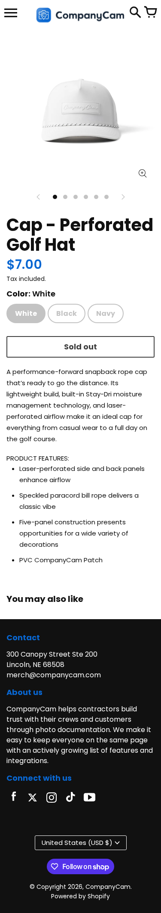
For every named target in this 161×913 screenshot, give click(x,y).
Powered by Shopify (80, 896)
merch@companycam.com (53, 675)
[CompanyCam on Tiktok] (70, 798)
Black (66, 313)
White (26, 313)
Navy (105, 313)
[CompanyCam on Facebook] (13, 798)
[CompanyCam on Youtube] (89, 798)
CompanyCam (108, 886)
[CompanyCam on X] (32, 798)
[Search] (135, 12)
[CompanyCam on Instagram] (51, 798)
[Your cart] (150, 12)
